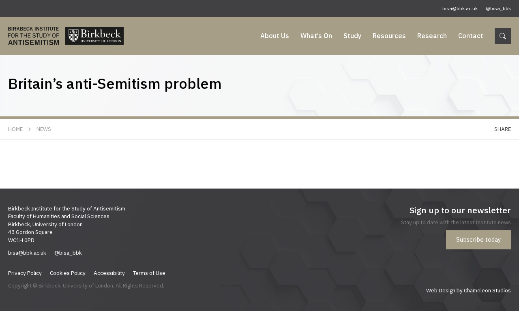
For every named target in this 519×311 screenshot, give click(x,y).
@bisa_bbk (498, 8)
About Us (274, 35)
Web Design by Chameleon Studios (468, 290)
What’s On (316, 35)
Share (502, 129)
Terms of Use (149, 273)
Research (432, 35)
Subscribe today (478, 239)
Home (15, 129)
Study (352, 35)
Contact (470, 35)
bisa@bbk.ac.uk (460, 8)
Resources (389, 35)
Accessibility (109, 273)
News (43, 129)
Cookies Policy (68, 273)
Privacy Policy (25, 273)
